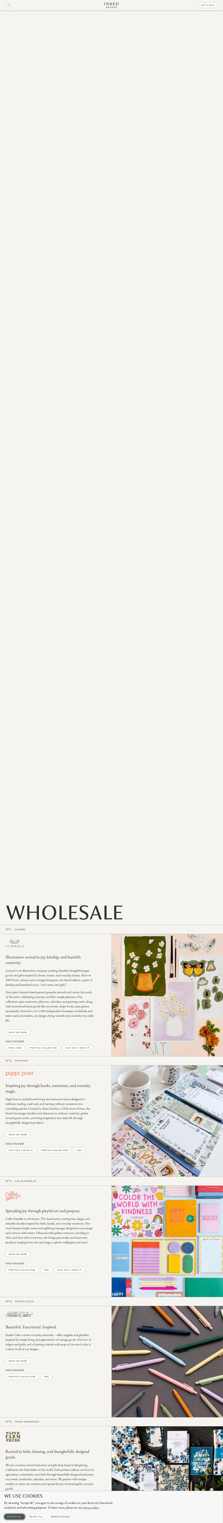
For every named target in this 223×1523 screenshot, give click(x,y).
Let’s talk (207, 5)
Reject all (36, 1517)
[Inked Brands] (111, 5)
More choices (60, 1517)
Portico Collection (43, 1048)
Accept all (14, 1517)
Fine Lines (15, 1048)
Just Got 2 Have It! (77, 1048)
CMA (79, 1150)
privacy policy (91, 1507)
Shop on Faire (18, 1032)
